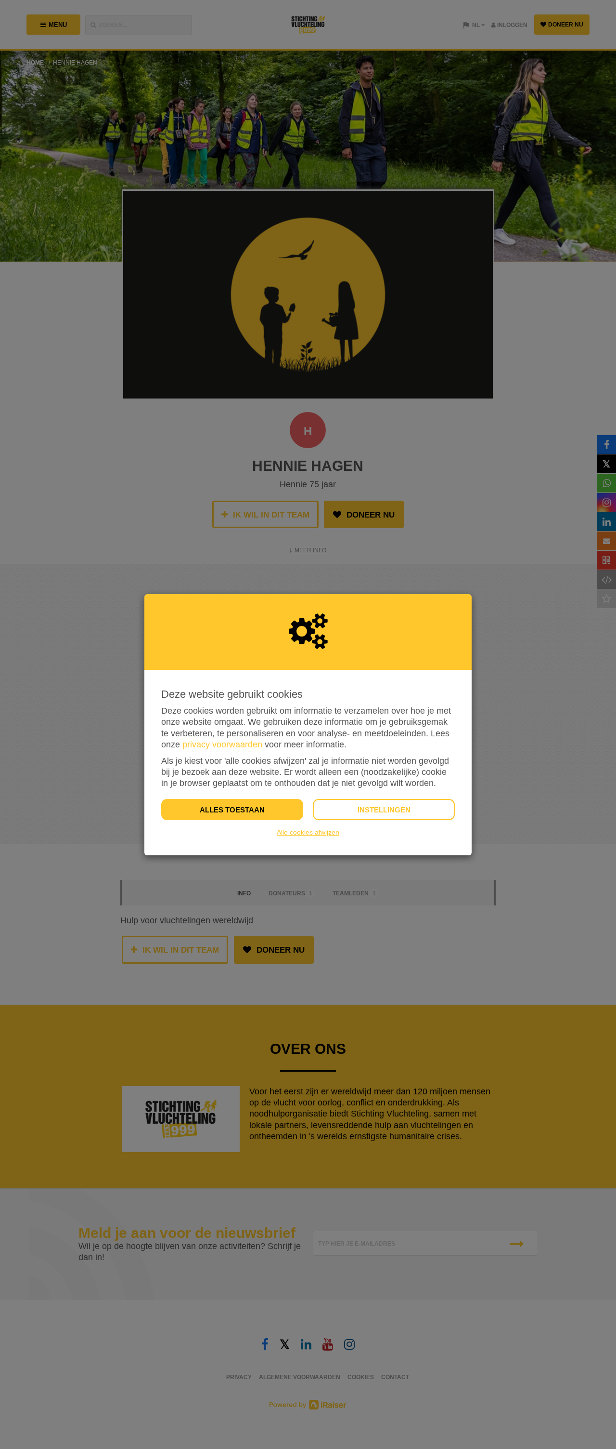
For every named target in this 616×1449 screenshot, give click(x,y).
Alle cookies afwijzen (308, 832)
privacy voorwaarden (222, 744)
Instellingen (384, 810)
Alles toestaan (232, 810)
